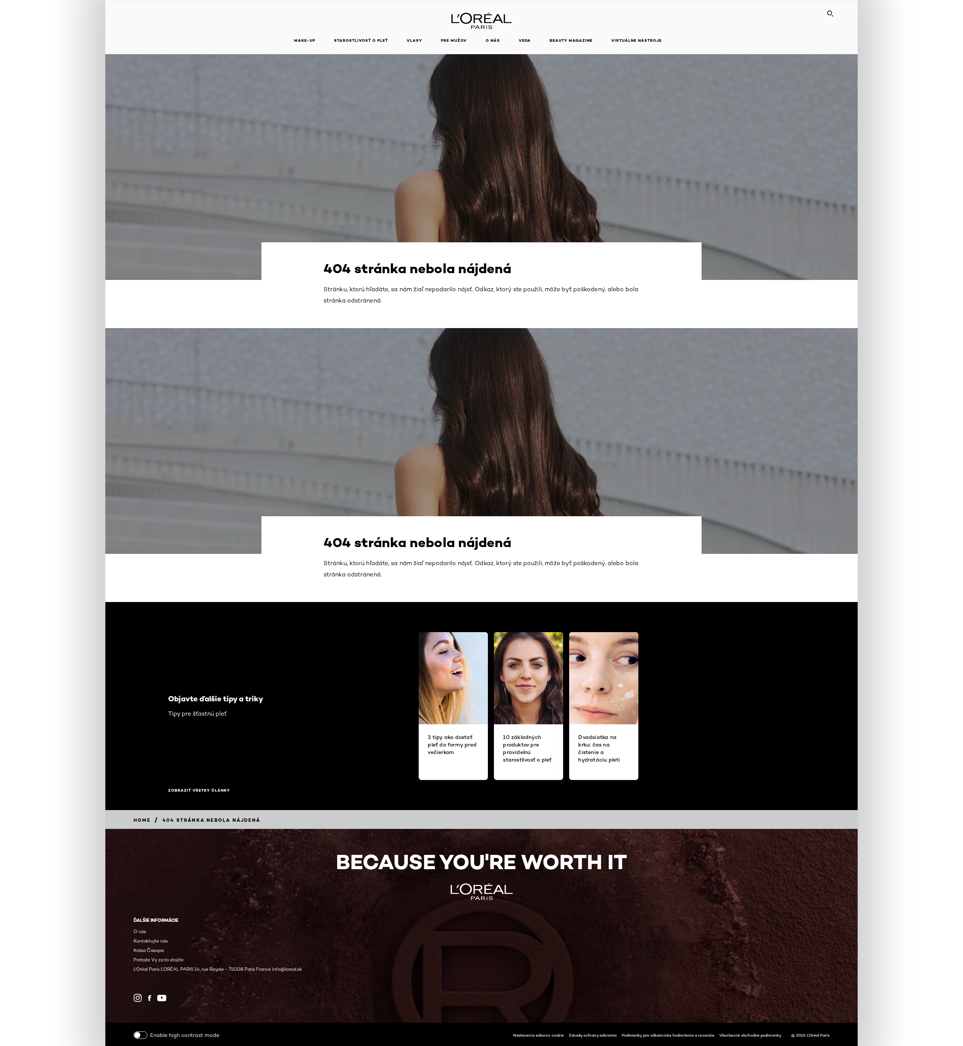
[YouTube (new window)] (161, 998)
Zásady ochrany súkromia (593, 1035)
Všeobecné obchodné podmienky (750, 1035)
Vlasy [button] (414, 40)
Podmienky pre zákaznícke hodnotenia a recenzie (668, 1035)
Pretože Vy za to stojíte (159, 959)
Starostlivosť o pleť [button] (361, 40)
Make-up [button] (304, 40)
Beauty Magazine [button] (571, 40)
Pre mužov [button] (454, 40)
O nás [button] (493, 40)
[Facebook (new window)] (149, 998)
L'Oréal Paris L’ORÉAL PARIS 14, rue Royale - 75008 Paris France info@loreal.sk (218, 969)
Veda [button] (525, 40)
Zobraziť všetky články (199, 790)
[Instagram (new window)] (138, 998)
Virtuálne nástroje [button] (636, 40)
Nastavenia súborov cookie (538, 1035)
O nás (140, 931)
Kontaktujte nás (151, 941)
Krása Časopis (149, 950)
